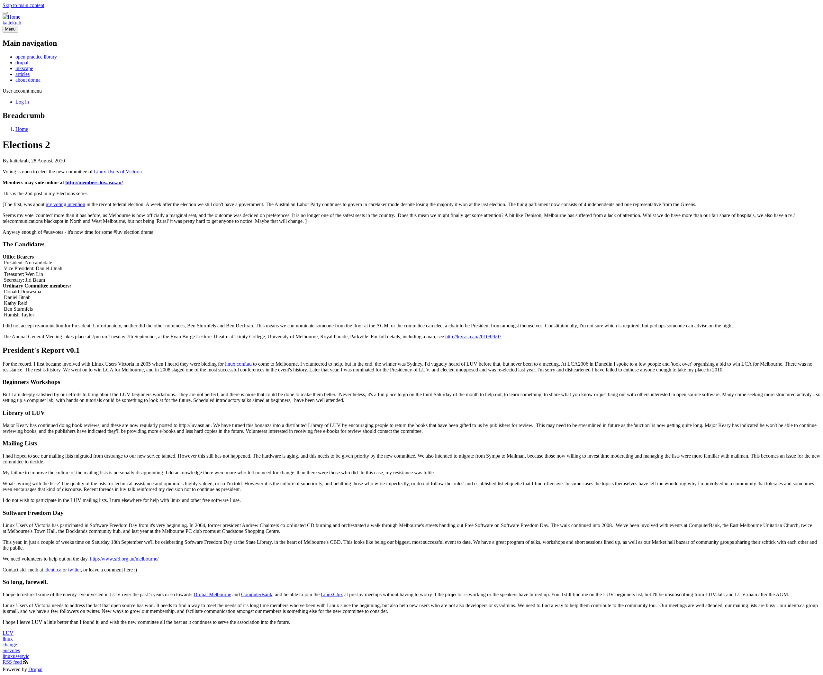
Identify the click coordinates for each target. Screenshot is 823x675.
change (10, 644)
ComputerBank (256, 594)
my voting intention (65, 204)
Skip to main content (23, 5)
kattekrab (12, 22)
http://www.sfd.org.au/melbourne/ (124, 558)
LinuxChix (332, 594)
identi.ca (52, 569)
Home (21, 129)
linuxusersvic (16, 656)
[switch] (5, 13)
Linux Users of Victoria (118, 171)
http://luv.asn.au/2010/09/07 (473, 336)
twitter (74, 569)
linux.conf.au (238, 364)
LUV (8, 633)
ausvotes (11, 650)
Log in (22, 102)
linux (8, 639)
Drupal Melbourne (212, 594)
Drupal (35, 669)
